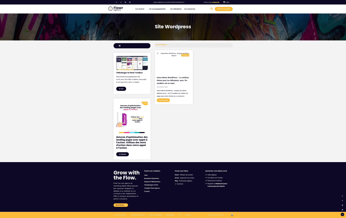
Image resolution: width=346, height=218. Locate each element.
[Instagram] (342, 214)
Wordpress (185, 55)
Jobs (146, 175)
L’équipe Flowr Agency (152, 188)
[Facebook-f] (121, 2)
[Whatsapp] (116, 2)
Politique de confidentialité (155, 215)
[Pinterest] (125, 2)
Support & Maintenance (152, 181)
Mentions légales (169, 215)
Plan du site (188, 215)
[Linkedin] (130, 2)
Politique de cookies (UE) (138, 215)
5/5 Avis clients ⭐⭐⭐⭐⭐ (211, 2)
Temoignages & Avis (151, 185)
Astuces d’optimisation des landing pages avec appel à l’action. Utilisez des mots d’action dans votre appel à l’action (132, 142)
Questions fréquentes (151, 178)
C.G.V (179, 215)
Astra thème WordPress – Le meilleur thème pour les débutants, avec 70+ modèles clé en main (173, 80)
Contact (147, 191)
